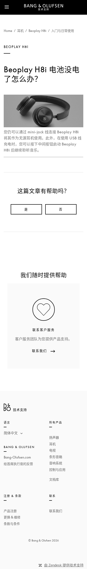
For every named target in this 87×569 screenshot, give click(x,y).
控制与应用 (57, 470)
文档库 (54, 479)
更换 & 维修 (12, 517)
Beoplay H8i (37, 31)
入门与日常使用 (62, 31)
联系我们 (55, 511)
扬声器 (54, 437)
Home (8, 31)
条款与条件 (12, 524)
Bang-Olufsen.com (17, 457)
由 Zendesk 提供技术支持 (64, 565)
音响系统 (55, 463)
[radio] (26, 209)
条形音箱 (55, 457)
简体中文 (11, 433)
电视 (52, 450)
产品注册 (10, 511)
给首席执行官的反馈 (18, 464)
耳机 (20, 31)
